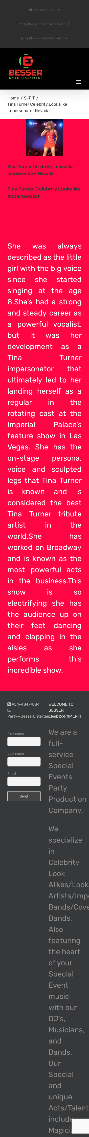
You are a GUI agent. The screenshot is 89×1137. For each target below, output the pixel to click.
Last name (15, 754)
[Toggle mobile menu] (79, 82)
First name (15, 734)
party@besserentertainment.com (44, 38)
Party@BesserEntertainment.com (38, 716)
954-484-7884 (42, 10)
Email (11, 774)
